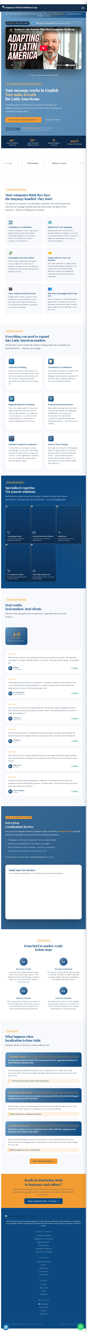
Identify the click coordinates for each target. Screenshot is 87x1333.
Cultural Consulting (43, 1236)
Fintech (43, 1265)
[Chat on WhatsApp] (80, 1327)
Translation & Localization (43, 1239)
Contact (43, 1284)
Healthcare (44, 1268)
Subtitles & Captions (43, 1249)
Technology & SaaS (43, 1262)
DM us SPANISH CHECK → (57, 14)
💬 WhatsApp (43, 1304)
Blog (43, 1291)
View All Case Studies (42, 1161)
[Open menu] (83, 8)
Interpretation (43, 1245)
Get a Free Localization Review (22, 120)
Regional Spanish (43, 1242)
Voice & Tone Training (44, 1252)
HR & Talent (43, 1275)
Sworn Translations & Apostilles (44, 75)
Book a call (43, 1307)
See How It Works (53, 120)
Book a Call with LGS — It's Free (42, 1201)
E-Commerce (43, 1271)
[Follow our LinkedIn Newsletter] (6, 1327)
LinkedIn (43, 1311)
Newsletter (44, 1294)
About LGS (44, 1288)
